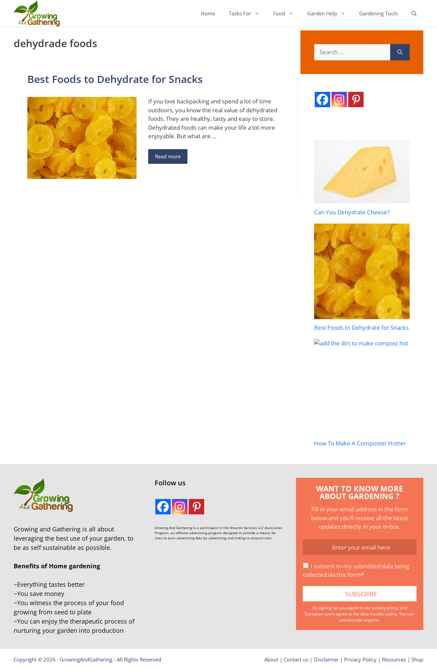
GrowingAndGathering (86, 659)
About (271, 659)
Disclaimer (326, 659)
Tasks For (240, 13)
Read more (168, 156)
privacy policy (385, 608)
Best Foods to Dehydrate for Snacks (115, 79)
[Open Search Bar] (414, 13)
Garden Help (322, 13)
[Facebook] (322, 99)
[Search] (400, 52)
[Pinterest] (356, 99)
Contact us (296, 659)
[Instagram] (339, 99)
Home (208, 13)
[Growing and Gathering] (37, 13)
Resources (394, 659)
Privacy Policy (360, 659)
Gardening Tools (378, 13)
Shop (417, 659)
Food (279, 13)
